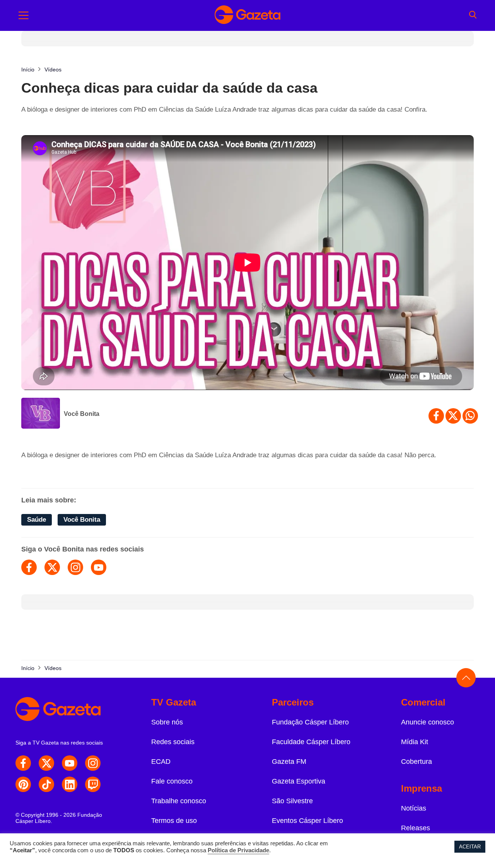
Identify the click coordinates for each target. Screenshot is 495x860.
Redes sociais (173, 742)
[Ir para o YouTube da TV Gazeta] (69, 763)
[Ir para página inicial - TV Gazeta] (247, 15)
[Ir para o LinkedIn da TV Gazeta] (69, 784)
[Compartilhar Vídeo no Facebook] (436, 416)
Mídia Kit (414, 742)
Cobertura (416, 761)
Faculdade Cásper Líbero (311, 742)
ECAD (161, 761)
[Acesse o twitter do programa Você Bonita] (52, 567)
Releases (415, 828)
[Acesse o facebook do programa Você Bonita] (29, 567)
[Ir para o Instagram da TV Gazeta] (93, 763)
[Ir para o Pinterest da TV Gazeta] (23, 784)
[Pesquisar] (472, 15)
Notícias (413, 808)
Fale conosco (172, 781)
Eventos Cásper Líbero (307, 820)
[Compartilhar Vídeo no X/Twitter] (453, 416)
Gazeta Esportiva (298, 781)
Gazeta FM (289, 761)
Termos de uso (174, 820)
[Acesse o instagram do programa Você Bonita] (75, 567)
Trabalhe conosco (178, 801)
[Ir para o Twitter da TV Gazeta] (46, 763)
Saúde (36, 519)
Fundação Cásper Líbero (310, 722)
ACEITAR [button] (470, 847)
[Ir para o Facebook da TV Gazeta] (23, 763)
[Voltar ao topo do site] (466, 677)
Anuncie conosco (427, 722)
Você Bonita (81, 413)
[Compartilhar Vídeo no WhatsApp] (470, 416)
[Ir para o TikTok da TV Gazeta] (46, 784)
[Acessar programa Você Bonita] (40, 414)
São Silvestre (292, 801)
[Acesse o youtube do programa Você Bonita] (98, 567)
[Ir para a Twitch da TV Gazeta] (93, 784)
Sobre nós (167, 722)
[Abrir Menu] (24, 15)
